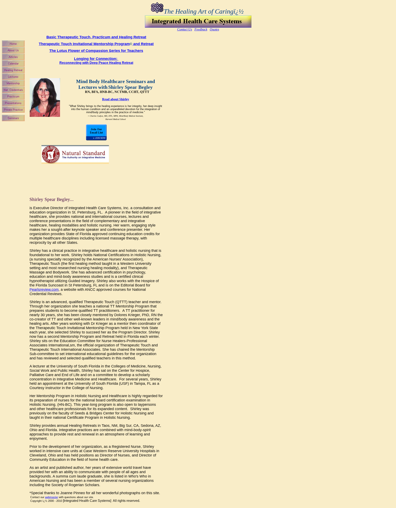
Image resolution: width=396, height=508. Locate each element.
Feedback (200, 29)
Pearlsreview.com (44, 289)
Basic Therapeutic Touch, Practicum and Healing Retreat (96, 37)
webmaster (51, 497)
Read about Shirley (115, 99)
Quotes (214, 29)
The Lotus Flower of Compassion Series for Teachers (96, 51)
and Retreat (143, 44)
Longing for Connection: (96, 61)
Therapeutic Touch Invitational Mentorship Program (84, 44)
